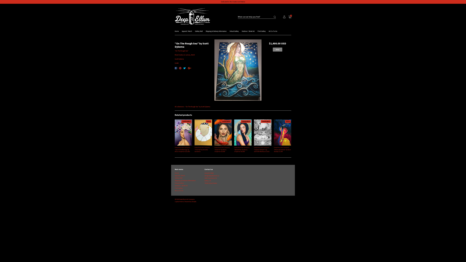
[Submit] (275, 17)
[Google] (189, 68)
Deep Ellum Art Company (182, 147)
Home (177, 31)
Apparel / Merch (187, 31)
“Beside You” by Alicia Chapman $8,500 (240, 150)
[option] (238, 70)
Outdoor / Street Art (248, 31)
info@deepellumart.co (211, 176)
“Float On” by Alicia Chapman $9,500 (220, 150)
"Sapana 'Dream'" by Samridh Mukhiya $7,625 (261, 150)
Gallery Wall (199, 31)
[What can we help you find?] (257, 17)
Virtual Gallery (234, 31)
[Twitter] (184, 68)
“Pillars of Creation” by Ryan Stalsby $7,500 (282, 150)
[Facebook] (176, 68)
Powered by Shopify (190, 201)
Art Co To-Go (273, 31)
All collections (179, 107)
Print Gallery (262, 31)
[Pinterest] (180, 68)
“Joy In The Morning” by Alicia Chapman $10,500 (182, 150)
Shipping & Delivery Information (216, 31)
